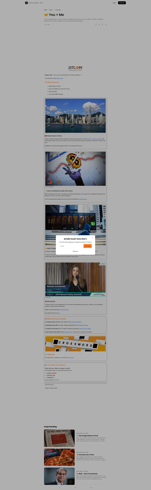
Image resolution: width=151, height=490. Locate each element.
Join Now (87, 246)
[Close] (92, 237)
